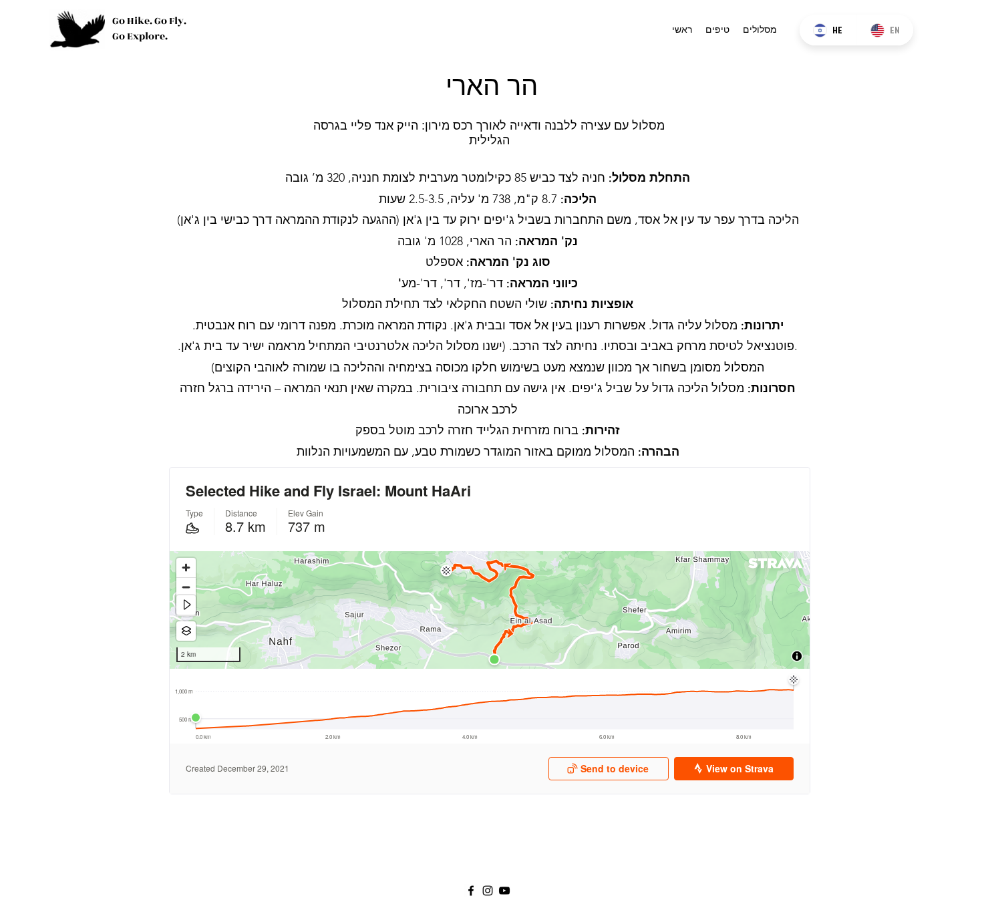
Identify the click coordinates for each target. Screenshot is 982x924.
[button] (760, 29)
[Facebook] (471, 890)
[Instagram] (487, 890)
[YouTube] (504, 890)
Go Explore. (140, 36)
